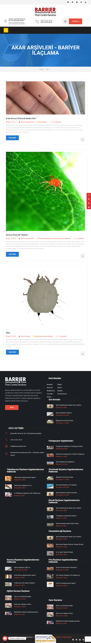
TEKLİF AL (76, 21)
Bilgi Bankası (43, 122)
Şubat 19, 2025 (20, 480)
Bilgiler (59, 384)
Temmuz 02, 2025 (63, 487)
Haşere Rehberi (48, 336)
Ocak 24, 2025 (62, 554)
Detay (12, 407)
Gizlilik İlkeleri (66, 637)
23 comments (79, 238)
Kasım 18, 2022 (62, 464)
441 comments (56, 122)
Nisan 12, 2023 (62, 456)
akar (47, 69)
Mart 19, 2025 (20, 585)
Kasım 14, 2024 (20, 607)
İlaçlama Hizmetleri (53, 238)
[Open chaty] (5, 638)
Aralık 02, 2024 (20, 488)
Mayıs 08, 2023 (62, 449)
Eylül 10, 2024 (20, 495)
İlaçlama (59, 391)
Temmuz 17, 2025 (63, 423)
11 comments (62, 336)
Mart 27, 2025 (20, 577)
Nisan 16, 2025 (62, 547)
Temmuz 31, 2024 (63, 495)
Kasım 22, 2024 (20, 599)
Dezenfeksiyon (62, 394)
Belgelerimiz (51, 391)
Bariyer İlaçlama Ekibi (27, 122)
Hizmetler (50, 394)
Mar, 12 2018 (12, 336)
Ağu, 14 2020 (12, 238)
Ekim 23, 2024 (20, 614)
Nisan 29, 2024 (62, 577)
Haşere (59, 387)
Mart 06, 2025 (61, 526)
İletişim (49, 397)
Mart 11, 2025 (61, 518)
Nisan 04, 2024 (62, 585)
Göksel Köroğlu (25, 336)
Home (41, 69)
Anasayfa (50, 384)
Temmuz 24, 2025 (63, 415)
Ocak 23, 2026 (62, 407)
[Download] (65, 21)
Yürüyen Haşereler (64, 238)
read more (12, 138)
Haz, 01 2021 (12, 122)
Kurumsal (50, 387)
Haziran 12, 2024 (62, 570)
